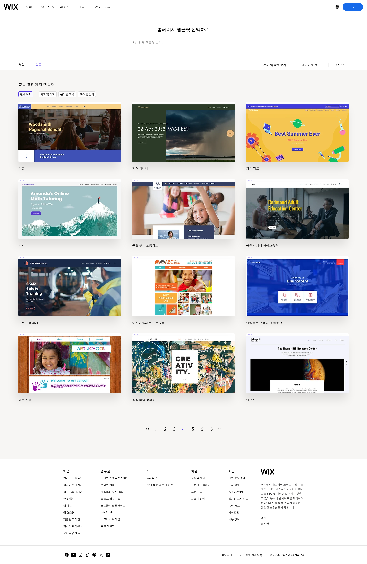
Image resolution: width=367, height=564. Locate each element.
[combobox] (186, 42)
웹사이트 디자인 (73, 491)
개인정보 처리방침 (251, 555)
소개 (263, 517)
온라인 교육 (67, 94)
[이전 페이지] (155, 429)
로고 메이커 (108, 526)
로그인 (352, 7)
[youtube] (73, 554)
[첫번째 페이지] (147, 429)
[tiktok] (87, 554)
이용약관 (226, 555)
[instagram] (80, 554)
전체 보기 (25, 94)
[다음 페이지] (212, 429)
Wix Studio (102, 7)
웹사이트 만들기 (73, 485)
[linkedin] (108, 554)
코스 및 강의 (87, 94)
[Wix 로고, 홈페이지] (11, 7)
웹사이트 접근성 (73, 526)
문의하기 (266, 523)
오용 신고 (196, 491)
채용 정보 (234, 519)
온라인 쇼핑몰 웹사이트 (115, 478)
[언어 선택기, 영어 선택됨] (337, 7)
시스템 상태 (198, 498)
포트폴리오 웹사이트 (113, 505)
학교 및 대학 (47, 94)
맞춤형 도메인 (71, 519)
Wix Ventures (236, 491)
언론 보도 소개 (237, 478)
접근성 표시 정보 (238, 498)
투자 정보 (234, 485)
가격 (81, 7)
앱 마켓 (67, 505)
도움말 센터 (198, 478)
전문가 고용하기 (200, 485)
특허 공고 (234, 505)
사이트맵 (233, 512)
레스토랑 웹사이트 (112, 491)
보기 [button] (70, 139)
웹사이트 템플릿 (73, 478)
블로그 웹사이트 (110, 498)
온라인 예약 (108, 485)
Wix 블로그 (153, 478)
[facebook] (66, 554)
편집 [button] (70, 128)
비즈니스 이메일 (110, 519)
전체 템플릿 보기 (274, 65)
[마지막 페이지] (220, 429)
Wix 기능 (68, 498)
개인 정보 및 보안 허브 (160, 485)
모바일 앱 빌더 (71, 533)
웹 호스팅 (69, 512)
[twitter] (101, 554)
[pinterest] (94, 554)
